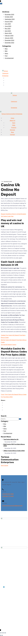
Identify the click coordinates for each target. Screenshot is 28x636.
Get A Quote (4, 465)
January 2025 (9, 38)
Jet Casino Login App (7, 216)
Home (12, 118)
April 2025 (8, 31)
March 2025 (8, 33)
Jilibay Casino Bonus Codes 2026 (14, 450)
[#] (3, 587)
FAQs (13, 125)
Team (13, 123)
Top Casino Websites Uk (10, 439)
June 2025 (8, 26)
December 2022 (9, 42)
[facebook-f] (5, 78)
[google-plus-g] (5, 83)
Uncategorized (9, 58)
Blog (6, 49)
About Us (12, 120)
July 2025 (8, 24)
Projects (13, 127)
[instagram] (5, 85)
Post (6, 56)
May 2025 (7, 28)
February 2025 (9, 35)
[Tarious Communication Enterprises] (5, 73)
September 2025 (10, 19)
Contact (12, 134)
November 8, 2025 (8, 181)
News (6, 53)
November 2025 (9, 14)
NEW (6, 51)
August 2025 (9, 21)
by (2, 181)
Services (12, 130)
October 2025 (9, 17)
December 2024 (9, 40)
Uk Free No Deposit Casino (8, 344)
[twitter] (5, 80)
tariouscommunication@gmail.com (12, 505)
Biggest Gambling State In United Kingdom (13, 214)
